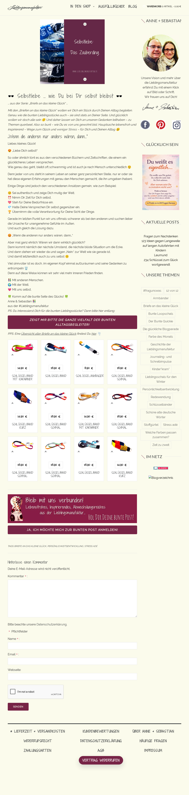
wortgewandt (161, 264)
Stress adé (90, 546)
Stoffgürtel (151, 424)
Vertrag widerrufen (101, 760)
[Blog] (161, 477)
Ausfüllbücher (111, 6)
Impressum (153, 750)
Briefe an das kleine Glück (30, 546)
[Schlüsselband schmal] (122, 348)
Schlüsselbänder (160, 404)
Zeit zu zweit (160, 445)
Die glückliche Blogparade (161, 329)
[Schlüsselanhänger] (89, 348)
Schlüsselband (55, 376)
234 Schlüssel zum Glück (161, 260)
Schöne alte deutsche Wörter (161, 415)
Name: (14, 639)
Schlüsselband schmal (122, 377)
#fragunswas (152, 290)
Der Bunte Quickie (161, 321)
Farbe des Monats (161, 336)
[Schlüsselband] (56, 348)
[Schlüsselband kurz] (22, 396)
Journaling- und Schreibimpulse (161, 359)
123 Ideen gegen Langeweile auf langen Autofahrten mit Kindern (161, 245)
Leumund (160, 255)
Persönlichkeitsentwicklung (65, 546)
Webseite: (14, 670)
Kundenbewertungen (101, 731)
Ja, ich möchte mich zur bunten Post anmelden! (72, 530)
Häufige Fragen (153, 740)
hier (93, 333)
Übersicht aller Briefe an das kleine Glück (48, 333)
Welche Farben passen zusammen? (160, 435)
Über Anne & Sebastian (153, 731)
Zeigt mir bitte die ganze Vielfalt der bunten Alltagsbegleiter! (72, 322)
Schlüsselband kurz (22, 426)
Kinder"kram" (161, 369)
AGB (101, 750)
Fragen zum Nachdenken (161, 236)
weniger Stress (67, 129)
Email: (13, 654)
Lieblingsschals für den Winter (160, 379)
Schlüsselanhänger (90, 376)
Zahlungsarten (37, 750)
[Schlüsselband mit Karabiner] (22, 348)
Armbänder (161, 298)
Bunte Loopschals (160, 313)
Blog (132, 6)
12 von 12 (172, 290)
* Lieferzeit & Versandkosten (37, 731)
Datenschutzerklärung (52, 624)
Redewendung (161, 397)
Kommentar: (18, 576)
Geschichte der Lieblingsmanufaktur (161, 347)
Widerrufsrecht (38, 740)
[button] (164, 6)
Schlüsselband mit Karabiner (22, 377)
